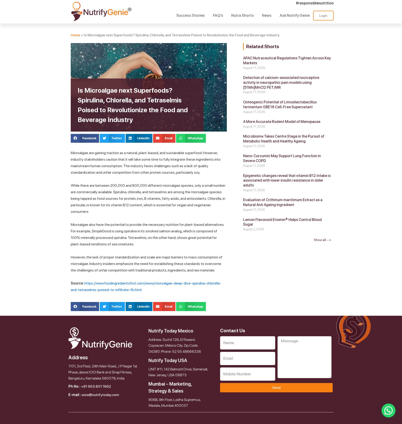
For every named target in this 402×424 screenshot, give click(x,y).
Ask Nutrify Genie (295, 15)
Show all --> (322, 240)
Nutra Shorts (242, 15)
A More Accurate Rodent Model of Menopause (281, 121)
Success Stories (190, 15)
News (266, 15)
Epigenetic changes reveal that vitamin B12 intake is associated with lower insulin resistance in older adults (287, 180)
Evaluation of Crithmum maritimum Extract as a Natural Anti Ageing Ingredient (282, 202)
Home (75, 35)
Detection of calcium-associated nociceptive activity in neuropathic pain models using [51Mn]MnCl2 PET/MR (281, 82)
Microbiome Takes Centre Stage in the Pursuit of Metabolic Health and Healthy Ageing (283, 138)
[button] (85, 138)
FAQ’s (218, 15)
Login (323, 15)
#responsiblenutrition (315, 3)
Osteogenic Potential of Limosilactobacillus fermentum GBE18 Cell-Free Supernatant (280, 104)
